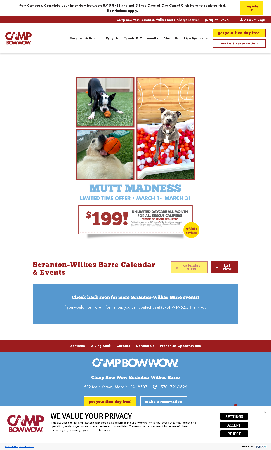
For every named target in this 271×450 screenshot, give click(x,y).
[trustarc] (260, 446)
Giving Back (101, 345)
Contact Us (145, 345)
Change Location (188, 20)
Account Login (254, 20)
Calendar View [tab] (191, 267)
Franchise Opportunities (180, 345)
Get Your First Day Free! (239, 33)
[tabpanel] (135, 304)
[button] (265, 411)
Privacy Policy (11, 446)
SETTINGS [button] (234, 416)
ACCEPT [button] (234, 425)
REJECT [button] (234, 433)
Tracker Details (26, 446)
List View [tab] (227, 267)
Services (77, 345)
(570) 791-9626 (217, 20)
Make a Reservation (239, 43)
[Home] (18, 38)
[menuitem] (85, 38)
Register (252, 8)
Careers (123, 345)
